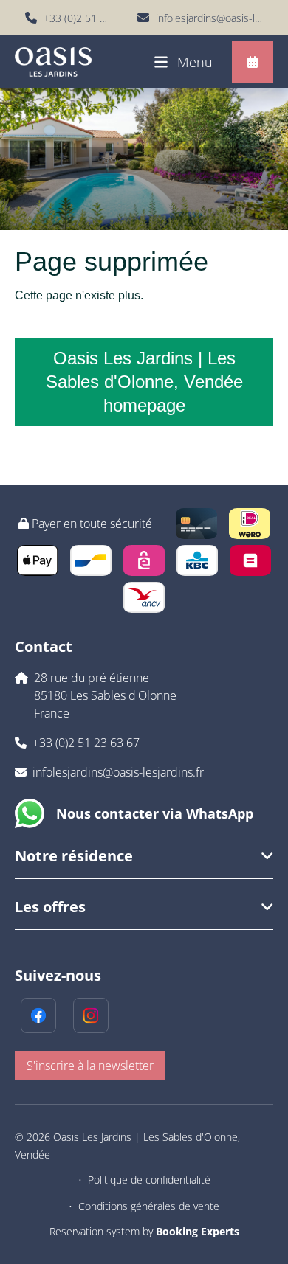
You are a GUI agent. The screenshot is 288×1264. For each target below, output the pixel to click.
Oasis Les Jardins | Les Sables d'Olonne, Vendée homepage (144, 381)
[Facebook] (38, 1015)
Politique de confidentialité (149, 1180)
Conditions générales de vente (148, 1206)
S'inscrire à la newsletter (90, 1066)
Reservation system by (144, 1231)
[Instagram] (91, 1015)
